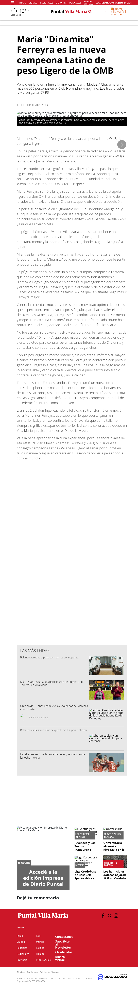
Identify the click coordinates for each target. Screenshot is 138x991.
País (38, 935)
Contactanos (64, 937)
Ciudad (33, 3)
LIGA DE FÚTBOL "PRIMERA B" (82, 835)
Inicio (22, 3)
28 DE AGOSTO (24, 862)
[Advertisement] (72, 575)
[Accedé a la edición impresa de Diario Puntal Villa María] (43, 845)
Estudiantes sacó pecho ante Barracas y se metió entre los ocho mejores (52, 755)
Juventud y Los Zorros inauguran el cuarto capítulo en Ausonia (85, 849)
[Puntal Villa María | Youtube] (119, 14)
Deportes (61, 3)
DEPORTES (79, 865)
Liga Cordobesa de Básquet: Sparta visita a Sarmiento (85, 877)
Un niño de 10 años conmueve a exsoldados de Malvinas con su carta (54, 707)
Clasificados (63, 952)
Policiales (75, 3)
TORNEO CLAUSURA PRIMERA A (112, 835)
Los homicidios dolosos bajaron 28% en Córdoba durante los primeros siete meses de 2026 (114, 880)
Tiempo (40, 953)
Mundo (40, 941)
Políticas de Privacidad (50, 972)
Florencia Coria (40, 717)
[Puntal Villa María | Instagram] (116, 915)
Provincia (22, 959)
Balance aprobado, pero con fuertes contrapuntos (50, 657)
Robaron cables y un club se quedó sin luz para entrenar (53, 730)
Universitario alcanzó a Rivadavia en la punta (114, 848)
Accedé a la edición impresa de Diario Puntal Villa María (43, 880)
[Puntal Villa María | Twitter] (105, 12)
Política (40, 947)
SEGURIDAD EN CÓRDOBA (110, 864)
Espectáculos (43, 959)
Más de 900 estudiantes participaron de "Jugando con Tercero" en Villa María (52, 683)
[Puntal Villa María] (43, 918)
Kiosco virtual (88, 3)
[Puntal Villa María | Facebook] (103, 915)
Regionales (46, 3)
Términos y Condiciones (27, 972)
